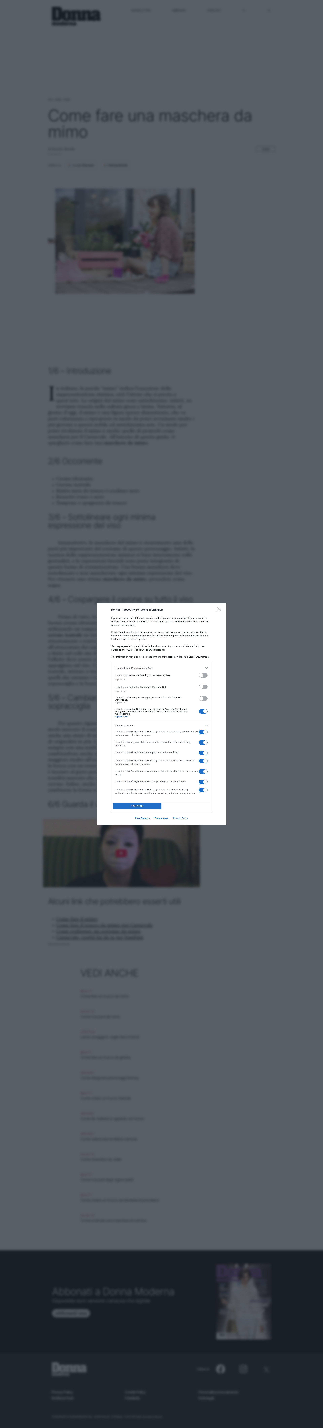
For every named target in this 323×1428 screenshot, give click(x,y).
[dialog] (161, 714)
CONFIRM (137, 806)
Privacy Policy (180, 818)
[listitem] (161, 668)
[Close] (220, 610)
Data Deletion (142, 818)
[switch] (203, 675)
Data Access (161, 818)
